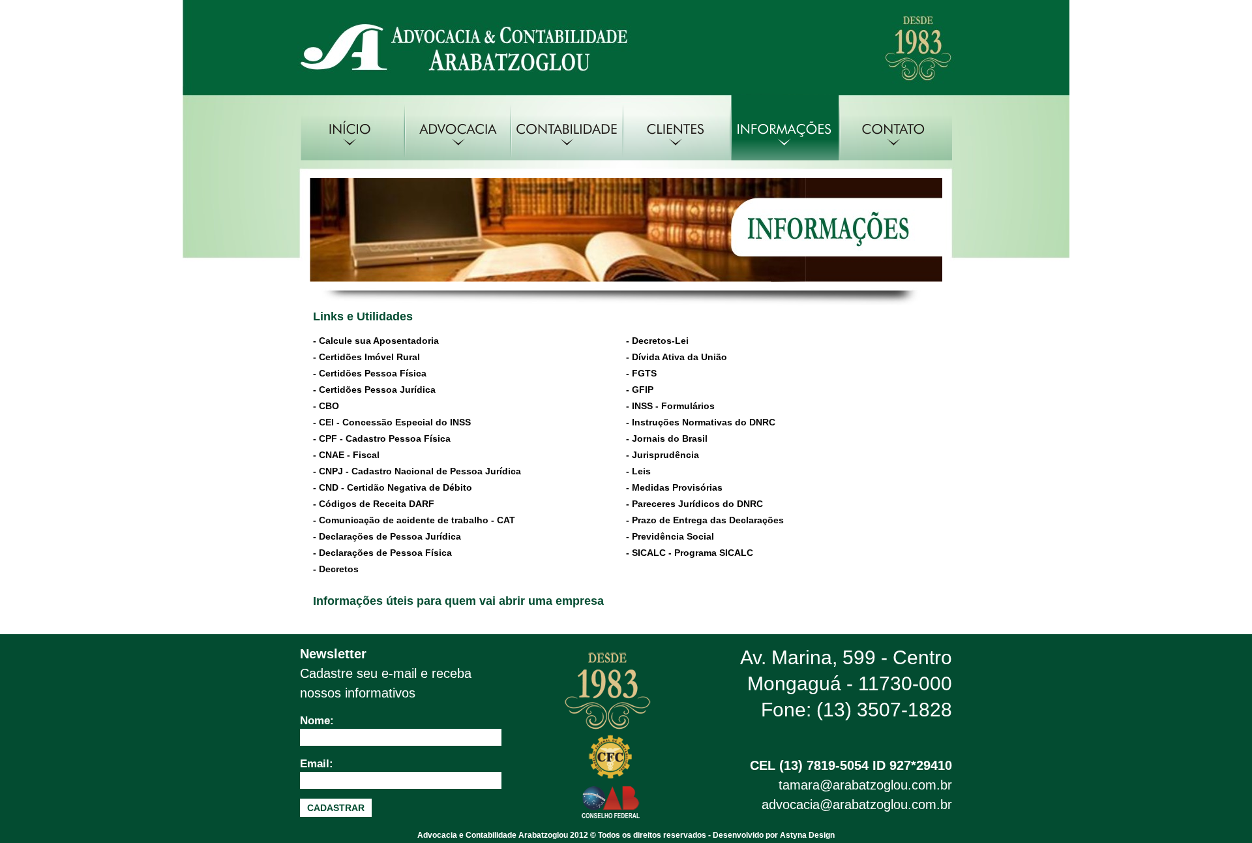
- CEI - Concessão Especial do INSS (392, 422)
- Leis (638, 471)
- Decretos (336, 569)
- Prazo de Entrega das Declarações (705, 520)
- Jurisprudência (662, 455)
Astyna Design (807, 835)
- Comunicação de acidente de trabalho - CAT (414, 520)
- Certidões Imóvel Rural (366, 357)
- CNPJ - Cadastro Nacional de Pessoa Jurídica (417, 471)
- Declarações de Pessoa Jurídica (387, 536)
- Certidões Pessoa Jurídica (374, 389)
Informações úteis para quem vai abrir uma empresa (458, 600)
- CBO (326, 406)
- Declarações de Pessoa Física (382, 552)
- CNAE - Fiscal (346, 455)
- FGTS (641, 373)
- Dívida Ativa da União (676, 357)
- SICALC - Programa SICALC (689, 552)
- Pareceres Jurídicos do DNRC (694, 503)
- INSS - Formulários (670, 406)
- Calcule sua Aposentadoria (376, 340)
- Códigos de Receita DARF (373, 503)
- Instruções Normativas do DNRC (700, 422)
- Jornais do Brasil (667, 438)
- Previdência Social (670, 536)
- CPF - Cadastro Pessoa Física (382, 438)
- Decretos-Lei (657, 340)
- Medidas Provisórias (674, 487)
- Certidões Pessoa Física (369, 373)
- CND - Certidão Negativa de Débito (392, 487)
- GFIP (639, 389)
